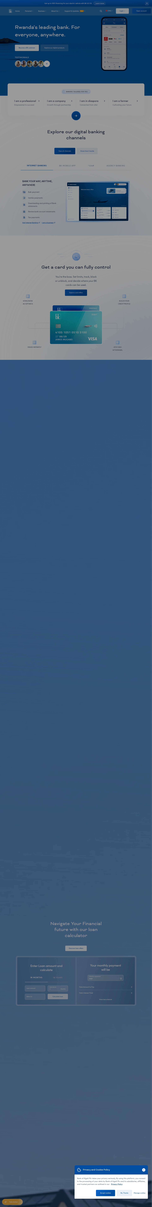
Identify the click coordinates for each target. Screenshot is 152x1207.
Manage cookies (139, 1193)
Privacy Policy (117, 1184)
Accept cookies (105, 1193)
